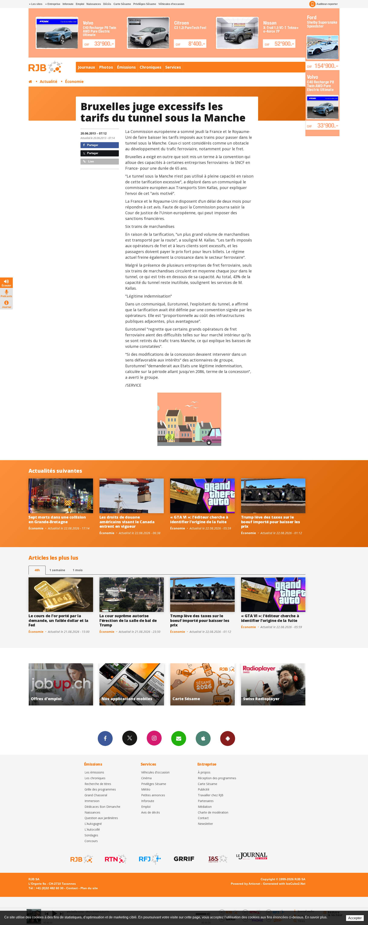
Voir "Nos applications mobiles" (61, 684)
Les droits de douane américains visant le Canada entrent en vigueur (127, 522)
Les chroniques (95, 778)
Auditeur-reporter (327, 4)
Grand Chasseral (96, 795)
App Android (227, 738)
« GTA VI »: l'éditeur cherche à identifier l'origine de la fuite (199, 519)
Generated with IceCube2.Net (284, 883)
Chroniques (150, 67)
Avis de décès (150, 812)
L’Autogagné (93, 824)
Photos (106, 67)
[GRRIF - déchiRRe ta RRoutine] (183, 859)
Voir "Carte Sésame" (131, 684)
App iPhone (203, 738)
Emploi (80, 4)
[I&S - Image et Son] (217, 859)
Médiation (205, 807)
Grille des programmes (100, 789)
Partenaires (206, 801)
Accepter (355, 918)
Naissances (93, 4)
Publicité (203, 789)
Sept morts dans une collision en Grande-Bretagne (57, 519)
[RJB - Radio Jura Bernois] (81, 859)
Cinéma (146, 778)
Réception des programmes (217, 778)
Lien (90, 161)
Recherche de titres (98, 784)
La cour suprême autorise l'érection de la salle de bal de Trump (128, 620)
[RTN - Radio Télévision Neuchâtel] (115, 859)
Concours (91, 841)
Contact (203, 818)
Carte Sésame (122, 4)
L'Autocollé (92, 829)
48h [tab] (37, 570)
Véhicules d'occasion (171, 4)
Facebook (105, 738)
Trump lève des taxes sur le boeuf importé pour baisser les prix (270, 522)
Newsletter (205, 824)
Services (173, 67)
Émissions (126, 67)
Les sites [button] (36, 4)
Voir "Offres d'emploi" (273, 684)
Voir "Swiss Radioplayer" (202, 684)
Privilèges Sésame (144, 4)
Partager (92, 145)
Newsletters (178, 738)
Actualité (48, 81)
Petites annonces (153, 795)
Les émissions (94, 772)
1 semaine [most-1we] (57, 570)
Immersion (92, 801)
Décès (107, 4)
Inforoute (68, 4)
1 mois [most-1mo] (78, 570)
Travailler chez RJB (210, 795)
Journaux (86, 67)
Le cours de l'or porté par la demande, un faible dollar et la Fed (58, 620)
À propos (204, 772)
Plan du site (89, 888)
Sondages (91, 835)
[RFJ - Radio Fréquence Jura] (149, 859)
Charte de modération (213, 812)
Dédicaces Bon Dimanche (102, 807)
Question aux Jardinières (101, 818)
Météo (145, 789)
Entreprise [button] (53, 4)
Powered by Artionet (245, 883)
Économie (74, 81)
